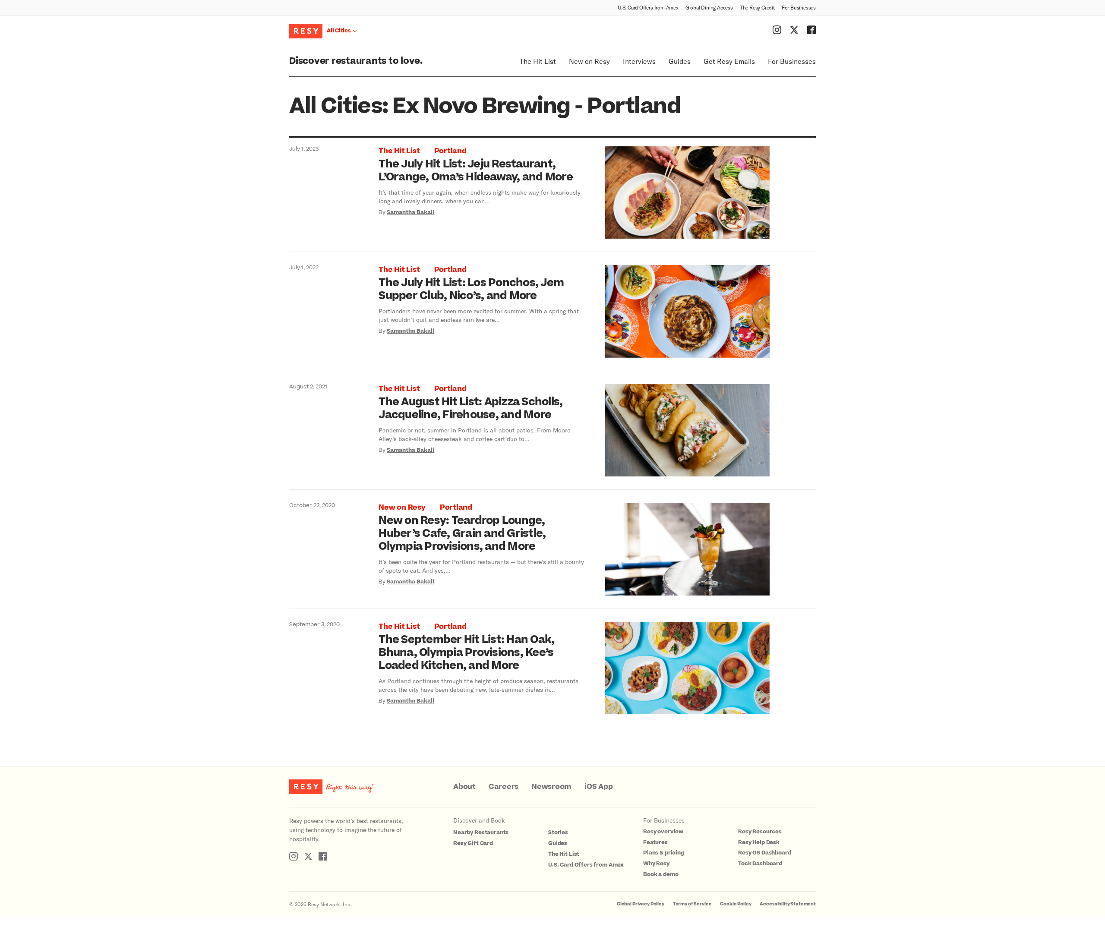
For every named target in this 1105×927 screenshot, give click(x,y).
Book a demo (660, 874)
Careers (503, 787)
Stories (558, 832)
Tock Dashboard (760, 863)
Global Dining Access (709, 7)
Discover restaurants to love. (356, 61)
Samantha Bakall (410, 212)
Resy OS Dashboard (764, 853)
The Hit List (538, 61)
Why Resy (656, 863)
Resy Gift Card (473, 843)
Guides (680, 61)
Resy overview (663, 832)
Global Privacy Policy (640, 904)
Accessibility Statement (788, 904)
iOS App (598, 787)
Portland (450, 151)
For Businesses (799, 7)
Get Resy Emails (729, 61)
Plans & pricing (663, 853)
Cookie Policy (735, 904)
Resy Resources (760, 832)
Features (655, 842)
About (464, 787)
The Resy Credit (757, 7)
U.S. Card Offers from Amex (648, 7)
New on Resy (589, 61)
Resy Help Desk (759, 842)
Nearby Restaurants (480, 832)
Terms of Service (692, 904)
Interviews (639, 61)
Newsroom (551, 787)
